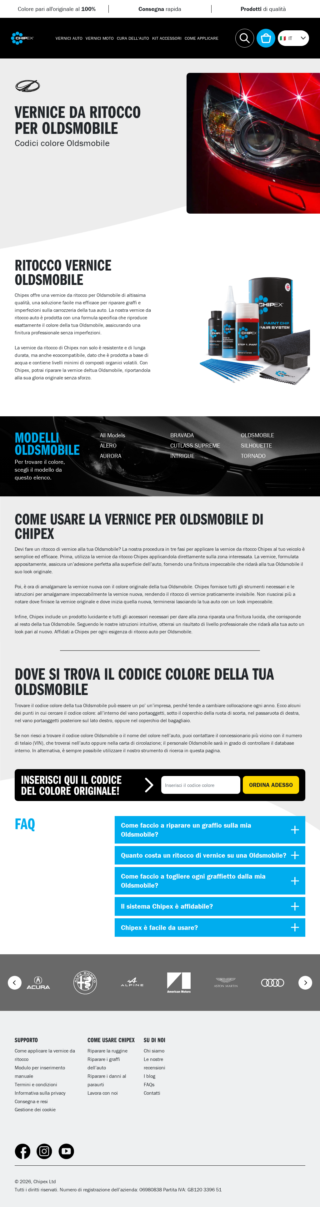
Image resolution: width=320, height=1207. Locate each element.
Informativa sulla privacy (40, 1093)
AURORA (110, 455)
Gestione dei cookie (35, 1109)
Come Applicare (201, 38)
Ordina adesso (271, 785)
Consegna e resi (31, 1101)
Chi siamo (154, 1050)
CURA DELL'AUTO (133, 38)
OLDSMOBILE (257, 435)
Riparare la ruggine (108, 1050)
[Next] (305, 983)
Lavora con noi (103, 1093)
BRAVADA (182, 435)
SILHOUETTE (256, 445)
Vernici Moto (100, 38)
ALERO (108, 445)
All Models (112, 435)
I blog (149, 1076)
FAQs (149, 1084)
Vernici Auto (69, 38)
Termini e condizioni (36, 1084)
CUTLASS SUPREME (195, 445)
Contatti (152, 1093)
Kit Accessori (167, 38)
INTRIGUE (182, 455)
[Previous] (15, 983)
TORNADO (253, 455)
